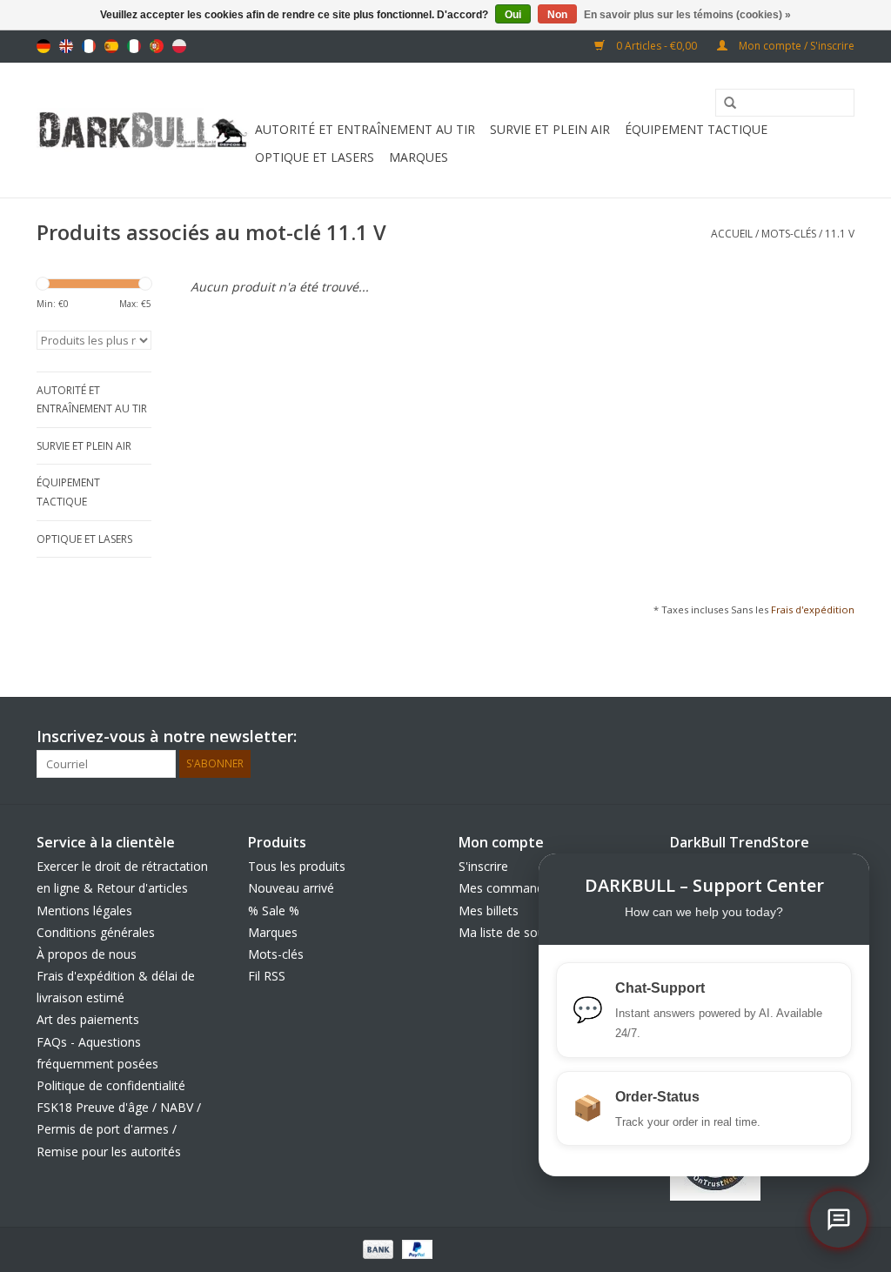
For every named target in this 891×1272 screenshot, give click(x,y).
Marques (418, 157)
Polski (179, 46)
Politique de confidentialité (111, 1085)
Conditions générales (96, 932)
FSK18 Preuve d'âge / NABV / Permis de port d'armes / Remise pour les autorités (119, 1129)
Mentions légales (84, 910)
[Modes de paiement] (376, 1248)
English (66, 46)
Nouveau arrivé (291, 888)
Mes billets (489, 910)
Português (157, 46)
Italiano (134, 46)
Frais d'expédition (812, 609)
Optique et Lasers (314, 157)
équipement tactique (696, 129)
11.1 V (839, 233)
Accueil (732, 233)
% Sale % (273, 910)
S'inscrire (483, 866)
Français (89, 46)
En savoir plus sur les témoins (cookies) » (687, 15)
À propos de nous (87, 954)
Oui (513, 15)
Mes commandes (508, 888)
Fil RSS (266, 975)
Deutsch (43, 46)
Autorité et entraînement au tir (365, 129)
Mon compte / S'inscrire (795, 45)
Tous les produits (296, 866)
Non (557, 15)
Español (111, 46)
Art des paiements (88, 1019)
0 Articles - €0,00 (656, 45)
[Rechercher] (724, 103)
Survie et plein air (550, 129)
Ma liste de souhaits (515, 932)
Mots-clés (788, 233)
